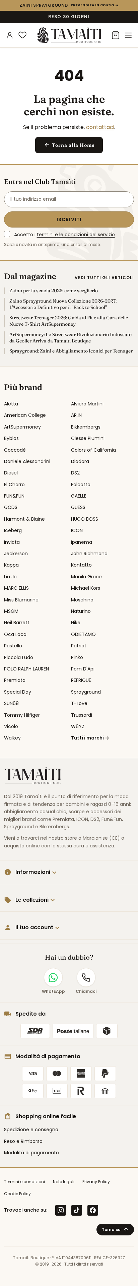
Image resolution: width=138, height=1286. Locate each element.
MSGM (11, 611)
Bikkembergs (85, 427)
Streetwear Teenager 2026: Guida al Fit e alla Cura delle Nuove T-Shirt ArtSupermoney (68, 321)
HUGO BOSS (84, 519)
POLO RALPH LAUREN (26, 668)
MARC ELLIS (16, 588)
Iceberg (13, 530)
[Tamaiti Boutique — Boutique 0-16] (69, 35)
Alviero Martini (87, 403)
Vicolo (11, 726)
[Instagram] (60, 1210)
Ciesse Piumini (88, 438)
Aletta (11, 403)
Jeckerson (16, 553)
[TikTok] (76, 1210)
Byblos (11, 438)
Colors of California (93, 450)
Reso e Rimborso (23, 1141)
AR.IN (76, 415)
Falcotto (80, 484)
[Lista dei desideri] (22, 35)
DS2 (75, 472)
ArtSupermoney (22, 427)
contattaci (100, 127)
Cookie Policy (17, 1194)
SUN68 (11, 703)
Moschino (82, 599)
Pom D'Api (82, 668)
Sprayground (86, 692)
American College (25, 415)
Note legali (63, 1181)
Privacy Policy (96, 1181)
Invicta (12, 542)
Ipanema (81, 542)
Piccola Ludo (18, 657)
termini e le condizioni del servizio (76, 234)
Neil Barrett (16, 622)
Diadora (80, 461)
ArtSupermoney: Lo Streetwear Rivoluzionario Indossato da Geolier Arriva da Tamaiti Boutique (70, 337)
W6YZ (77, 726)
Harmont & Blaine (24, 519)
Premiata (14, 680)
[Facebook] (92, 1210)
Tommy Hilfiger (22, 715)
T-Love (79, 703)
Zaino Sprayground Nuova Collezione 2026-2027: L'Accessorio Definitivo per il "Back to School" (63, 304)
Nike (75, 622)
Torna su (115, 1229)
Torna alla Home (69, 145)
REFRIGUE (81, 680)
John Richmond (89, 553)
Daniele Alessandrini (27, 461)
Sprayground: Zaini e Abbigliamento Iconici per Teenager (71, 351)
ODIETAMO (83, 634)
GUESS (78, 507)
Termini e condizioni (24, 1181)
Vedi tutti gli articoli (104, 277)
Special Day (17, 692)
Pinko (77, 657)
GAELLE (78, 496)
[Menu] (128, 35)
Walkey (12, 737)
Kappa (11, 565)
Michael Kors (85, 588)
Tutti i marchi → (90, 737)
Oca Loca (15, 634)
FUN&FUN (14, 496)
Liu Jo (10, 576)
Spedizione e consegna (31, 1129)
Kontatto (81, 565)
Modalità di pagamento (31, 1152)
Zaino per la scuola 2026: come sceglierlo (53, 290)
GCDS (10, 507)
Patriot (78, 645)
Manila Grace (86, 576)
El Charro (14, 484)
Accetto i (64, 234)
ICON (77, 530)
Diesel (11, 472)
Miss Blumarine (21, 599)
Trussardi (81, 715)
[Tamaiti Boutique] (32, 775)
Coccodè (15, 450)
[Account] (9, 35)
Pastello (13, 645)
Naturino (81, 611)
